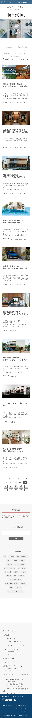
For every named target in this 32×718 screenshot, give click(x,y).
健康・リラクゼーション (11, 583)
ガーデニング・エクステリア (15, 591)
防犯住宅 (16, 572)
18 (11, 490)
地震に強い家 (7, 572)
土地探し (22, 560)
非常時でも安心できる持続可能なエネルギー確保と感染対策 (15, 267)
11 (25, 482)
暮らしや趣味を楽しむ (15, 579)
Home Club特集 (8, 658)
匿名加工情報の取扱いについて (23, 711)
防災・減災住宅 (22, 568)
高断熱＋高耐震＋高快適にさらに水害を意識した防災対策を (15, 85)
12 (5, 486)
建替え (8, 560)
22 (16, 494)
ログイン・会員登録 (7, 705)
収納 (15, 576)
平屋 (4, 556)
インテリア (18, 587)
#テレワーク (13, 467)
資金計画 (23, 583)
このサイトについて (21, 705)
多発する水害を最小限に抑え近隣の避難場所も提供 (14, 221)
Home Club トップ (9, 631)
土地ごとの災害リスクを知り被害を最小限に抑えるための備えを (15, 131)
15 (21, 486)
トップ (4, 47)
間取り (11, 587)
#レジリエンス (14, 103)
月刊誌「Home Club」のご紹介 (14, 666)
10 (20, 482)
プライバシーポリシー (22, 708)
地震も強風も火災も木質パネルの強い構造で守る (14, 176)
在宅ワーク (21, 576)
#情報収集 (13, 330)
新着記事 (6, 635)
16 (26, 486)
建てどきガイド (13, 654)
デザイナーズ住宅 (19, 564)
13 (11, 486)
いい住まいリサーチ (10, 662)
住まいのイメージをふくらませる (15, 7)
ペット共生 (23, 572)
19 (16, 490)
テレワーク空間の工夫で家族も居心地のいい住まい (13, 450)
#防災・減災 (22, 103)
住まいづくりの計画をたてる (16, 9)
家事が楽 (8, 576)
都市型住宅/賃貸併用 (22, 556)
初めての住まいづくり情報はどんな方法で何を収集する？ (15, 313)
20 (21, 490)
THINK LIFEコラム (14, 641)
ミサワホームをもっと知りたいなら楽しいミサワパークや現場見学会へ (15, 404)
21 (26, 490)
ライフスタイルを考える (15, 6)
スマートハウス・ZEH (10, 568)
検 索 (16, 538)
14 (16, 486)
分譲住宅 (14, 560)
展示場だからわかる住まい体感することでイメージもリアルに (15, 359)
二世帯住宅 (11, 556)
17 (5, 490)
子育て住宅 (9, 564)
